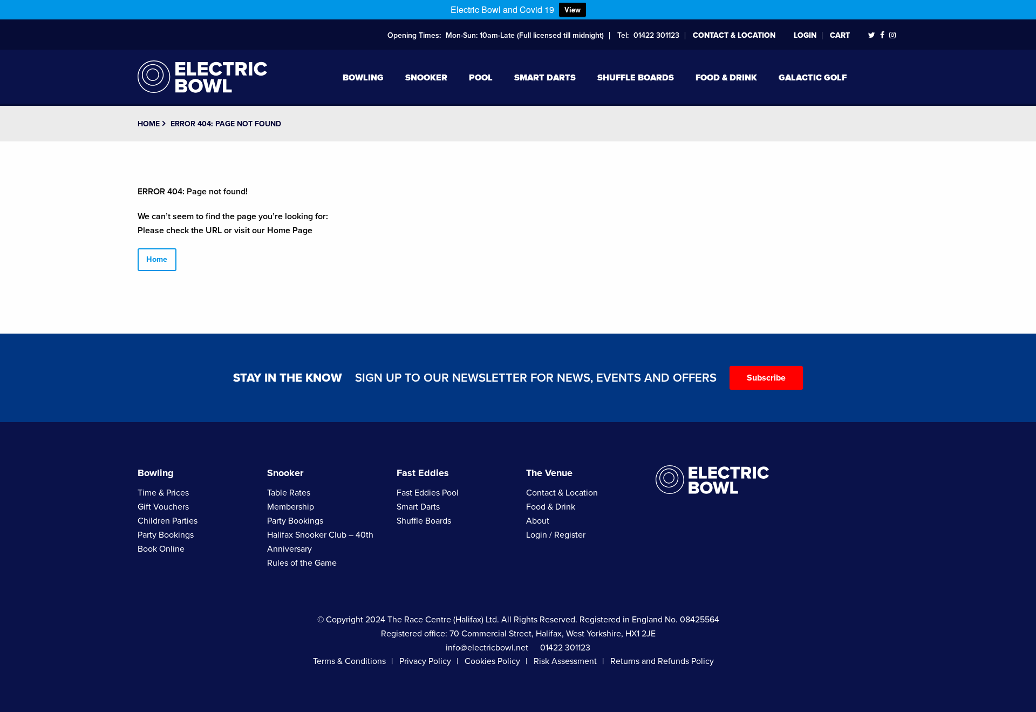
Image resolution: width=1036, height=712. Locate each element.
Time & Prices (163, 492)
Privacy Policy (425, 661)
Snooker (426, 77)
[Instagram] (892, 35)
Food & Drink (726, 77)
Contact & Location (734, 35)
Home (149, 123)
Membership (290, 506)
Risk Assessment (565, 661)
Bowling (363, 77)
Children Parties (167, 521)
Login (805, 35)
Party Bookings (166, 535)
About (537, 521)
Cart (840, 35)
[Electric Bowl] (202, 75)
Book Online (161, 549)
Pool (481, 77)
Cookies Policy (492, 661)
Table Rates (288, 492)
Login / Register (555, 535)
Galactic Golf (813, 77)
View (572, 9)
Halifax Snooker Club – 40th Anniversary (320, 542)
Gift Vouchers (163, 506)
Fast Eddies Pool (428, 492)
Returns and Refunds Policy (662, 661)
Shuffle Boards (635, 77)
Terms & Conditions (349, 661)
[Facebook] (882, 35)
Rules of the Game (302, 563)
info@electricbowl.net (487, 647)
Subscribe (766, 377)
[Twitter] (871, 35)
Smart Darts (545, 77)
